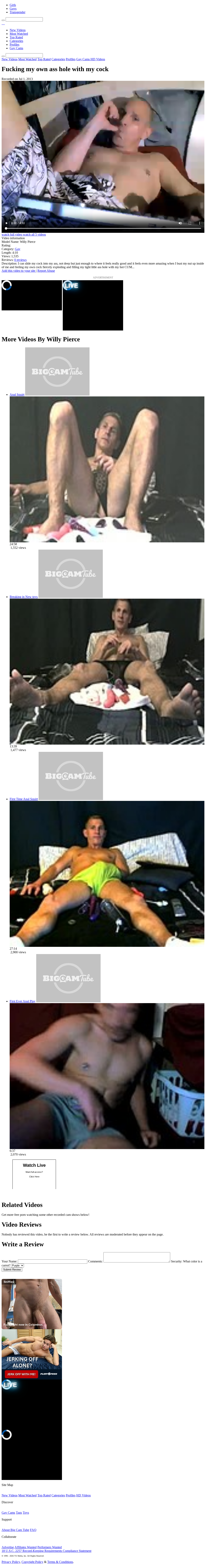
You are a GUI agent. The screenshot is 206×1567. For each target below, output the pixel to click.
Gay (17, 249)
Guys (13, 8)
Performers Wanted (49, 1547)
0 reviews (20, 260)
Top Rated (16, 37)
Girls (13, 5)
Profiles (14, 44)
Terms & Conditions (60, 1562)
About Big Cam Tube (15, 1530)
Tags (19, 1512)
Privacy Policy (11, 1562)
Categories (16, 41)
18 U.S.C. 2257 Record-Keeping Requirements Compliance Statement (46, 1551)
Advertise (8, 1547)
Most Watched (19, 33)
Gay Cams (16, 48)
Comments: (95, 1261)
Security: (176, 1261)
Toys (26, 1512)
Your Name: (9, 1261)
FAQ (33, 1530)
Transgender (17, 12)
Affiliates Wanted (25, 1547)
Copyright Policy (32, 1562)
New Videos (18, 30)
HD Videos (98, 59)
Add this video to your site (19, 270)
